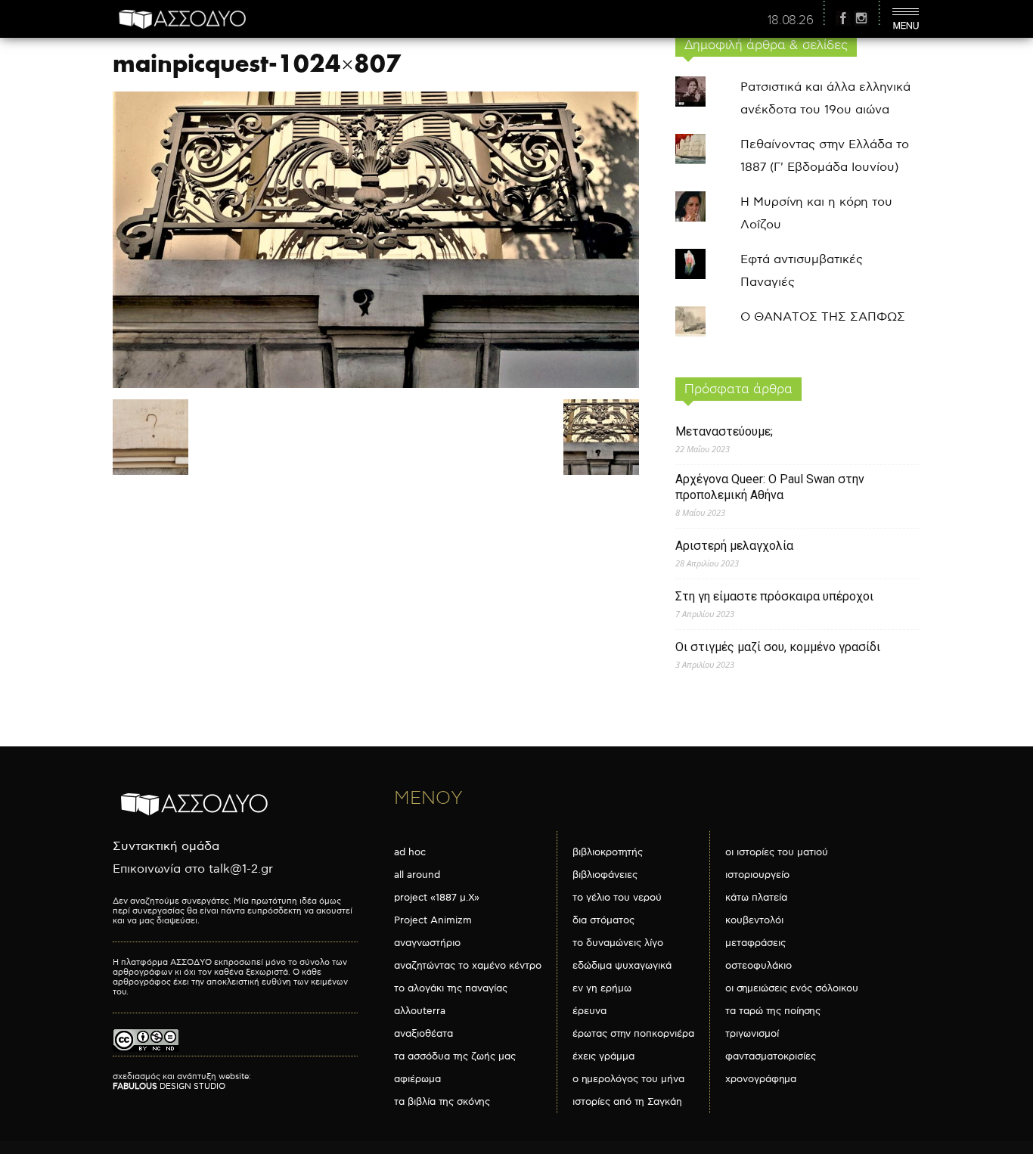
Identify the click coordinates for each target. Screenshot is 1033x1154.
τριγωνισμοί (752, 1034)
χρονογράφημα (760, 1079)
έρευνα (589, 1011)
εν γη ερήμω (601, 988)
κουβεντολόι (754, 920)
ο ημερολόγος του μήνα (628, 1079)
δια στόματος (603, 920)
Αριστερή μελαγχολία (734, 545)
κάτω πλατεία (756, 898)
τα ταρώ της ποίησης (773, 1011)
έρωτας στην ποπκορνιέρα (633, 1034)
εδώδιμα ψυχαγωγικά (622, 966)
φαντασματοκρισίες (770, 1056)
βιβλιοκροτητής (607, 852)
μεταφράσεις (755, 943)
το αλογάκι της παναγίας (450, 988)
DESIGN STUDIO (169, 1086)
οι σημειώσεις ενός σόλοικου (791, 988)
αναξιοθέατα (423, 1034)
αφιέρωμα (417, 1079)
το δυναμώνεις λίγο (617, 943)
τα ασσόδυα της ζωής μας (455, 1056)
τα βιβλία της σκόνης (442, 1102)
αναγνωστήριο (427, 943)
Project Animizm (433, 920)
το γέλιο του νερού (617, 898)
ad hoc (410, 852)
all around (417, 875)
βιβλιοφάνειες (604, 875)
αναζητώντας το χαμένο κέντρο (467, 966)
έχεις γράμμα (603, 1056)
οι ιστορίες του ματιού (776, 852)
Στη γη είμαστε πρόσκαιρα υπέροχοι (774, 596)
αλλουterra (419, 1011)
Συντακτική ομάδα (166, 846)
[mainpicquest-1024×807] (376, 384)
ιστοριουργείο (757, 875)
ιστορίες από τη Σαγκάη (627, 1102)
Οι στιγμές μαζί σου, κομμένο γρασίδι (777, 647)
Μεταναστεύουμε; (724, 431)
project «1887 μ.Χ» (436, 898)
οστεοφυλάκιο (758, 966)
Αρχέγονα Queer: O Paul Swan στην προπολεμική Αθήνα (769, 487)
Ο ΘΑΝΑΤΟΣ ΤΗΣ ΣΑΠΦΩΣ (822, 317)
